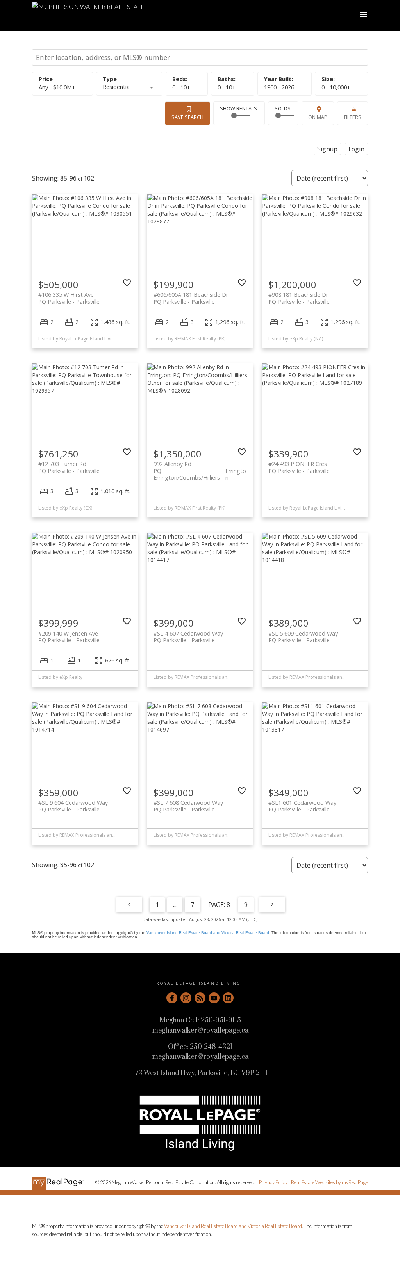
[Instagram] (185, 997)
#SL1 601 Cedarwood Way (302, 806)
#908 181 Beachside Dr (299, 298)
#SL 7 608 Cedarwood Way (188, 806)
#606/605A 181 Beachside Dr (191, 298)
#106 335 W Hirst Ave (69, 298)
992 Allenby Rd (200, 467)
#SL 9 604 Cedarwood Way (73, 806)
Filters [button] (352, 116)
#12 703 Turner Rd (69, 467)
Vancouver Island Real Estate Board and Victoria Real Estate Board (207, 932)
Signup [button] (327, 149)
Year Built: (279, 87)
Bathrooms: (227, 87)
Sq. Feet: (335, 87)
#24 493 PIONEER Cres (299, 467)
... (175, 904)
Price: (57, 87)
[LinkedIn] (228, 997)
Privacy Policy (273, 1182)
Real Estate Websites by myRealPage (329, 1182)
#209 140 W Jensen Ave (69, 637)
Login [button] (356, 149)
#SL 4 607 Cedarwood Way (188, 637)
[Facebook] (171, 997)
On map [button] (317, 116)
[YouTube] (214, 997)
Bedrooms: (181, 87)
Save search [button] (187, 116)
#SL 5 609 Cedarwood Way (303, 637)
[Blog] (200, 997)
